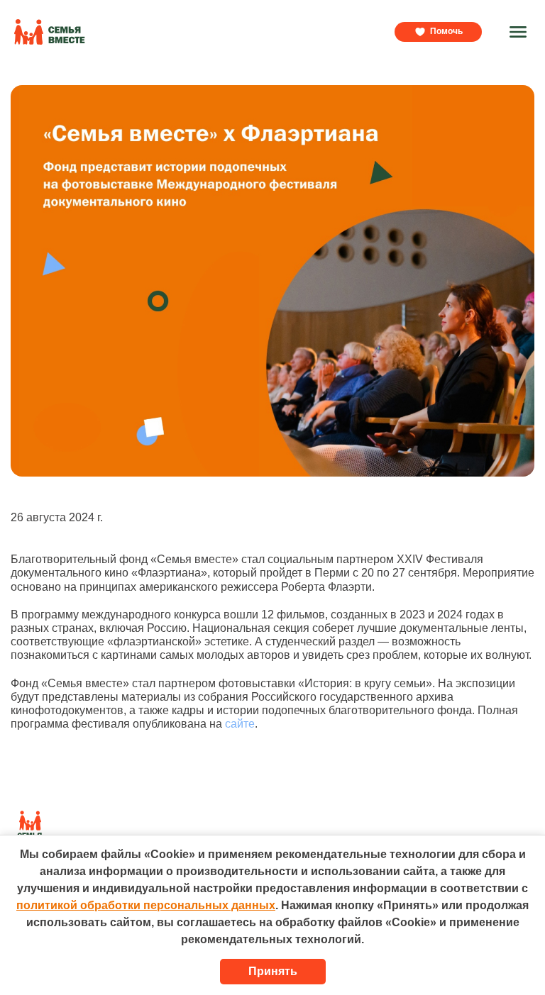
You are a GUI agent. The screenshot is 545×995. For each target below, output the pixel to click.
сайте (240, 724)
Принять (272, 971)
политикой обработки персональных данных (145, 905)
